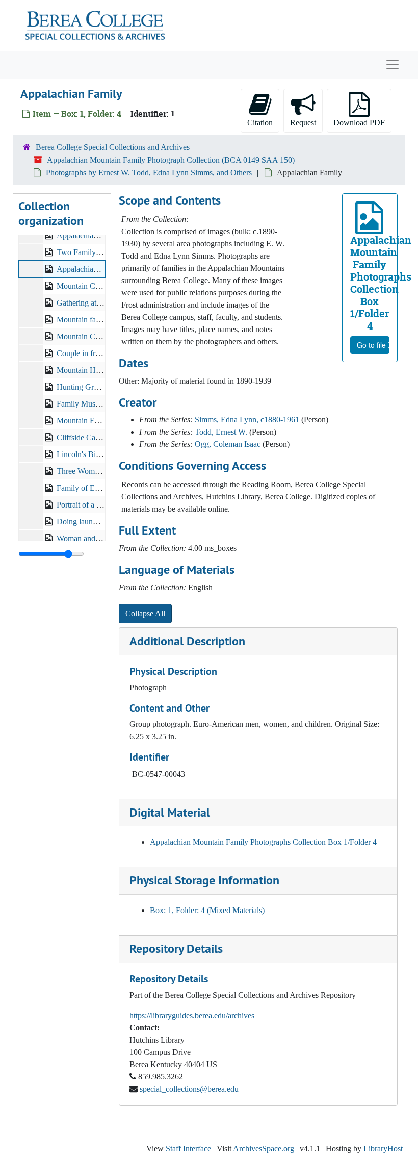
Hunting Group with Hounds (103, 387)
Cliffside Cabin (81, 437)
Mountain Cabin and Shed (99, 336)
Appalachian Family (89, 269)
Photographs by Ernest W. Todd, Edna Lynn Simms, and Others (149, 172)
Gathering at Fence (87, 302)
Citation (260, 122)
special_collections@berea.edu (189, 1088)
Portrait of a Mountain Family (104, 504)
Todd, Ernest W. (221, 431)
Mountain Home (83, 370)
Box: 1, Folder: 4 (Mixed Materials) (207, 910)
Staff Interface (188, 1148)
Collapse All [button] (145, 613)
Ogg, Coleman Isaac (227, 444)
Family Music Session (92, 403)
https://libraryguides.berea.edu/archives (191, 1015)
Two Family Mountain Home (104, 252)
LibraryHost (383, 1148)
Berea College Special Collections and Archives (113, 147)
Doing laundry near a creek (100, 521)
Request (303, 122)
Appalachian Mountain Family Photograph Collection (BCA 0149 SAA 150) (171, 160)
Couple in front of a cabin (98, 353)
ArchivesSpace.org (263, 1148)
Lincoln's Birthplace (89, 454)
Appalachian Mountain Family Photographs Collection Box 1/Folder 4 (263, 842)
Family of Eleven (84, 488)
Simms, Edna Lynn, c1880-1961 (247, 419)
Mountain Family (84, 420)
